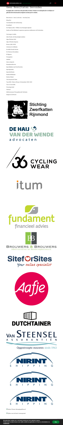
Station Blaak (10, 77)
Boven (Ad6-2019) (11, 44)
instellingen (6, 423)
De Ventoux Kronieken (12, 52)
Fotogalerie (9, 57)
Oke (56, 422)
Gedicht (8, 59)
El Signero (9, 54)
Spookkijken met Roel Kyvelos (14, 67)
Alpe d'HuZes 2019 (11, 39)
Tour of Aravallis (10, 84)
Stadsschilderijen (11, 74)
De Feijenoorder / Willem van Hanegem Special (18, 27)
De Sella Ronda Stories (12, 49)
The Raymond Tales (11, 79)
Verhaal (8, 89)
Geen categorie (10, 62)
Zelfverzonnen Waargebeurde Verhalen (16, 92)
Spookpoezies (10, 69)
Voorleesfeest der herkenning (14, 22)
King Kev (8, 20)
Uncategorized (10, 87)
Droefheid (9, 25)
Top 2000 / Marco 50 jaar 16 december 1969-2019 (19, 82)
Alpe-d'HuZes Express (12, 42)
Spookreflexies (10, 72)
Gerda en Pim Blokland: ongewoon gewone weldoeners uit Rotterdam (24, 30)
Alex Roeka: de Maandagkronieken (15, 37)
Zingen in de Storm (11, 94)
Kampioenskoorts (11, 64)
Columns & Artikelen (11, 47)
